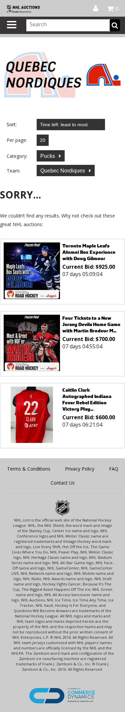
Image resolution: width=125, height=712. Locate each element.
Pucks (48, 156)
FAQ (113, 469)
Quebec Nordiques (63, 171)
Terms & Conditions (28, 469)
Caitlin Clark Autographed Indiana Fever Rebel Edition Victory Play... (86, 399)
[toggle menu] (11, 24)
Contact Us (63, 483)
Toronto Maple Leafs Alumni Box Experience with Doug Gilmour (88, 251)
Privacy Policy (79, 469)
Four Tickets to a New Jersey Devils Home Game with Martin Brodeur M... (91, 324)
